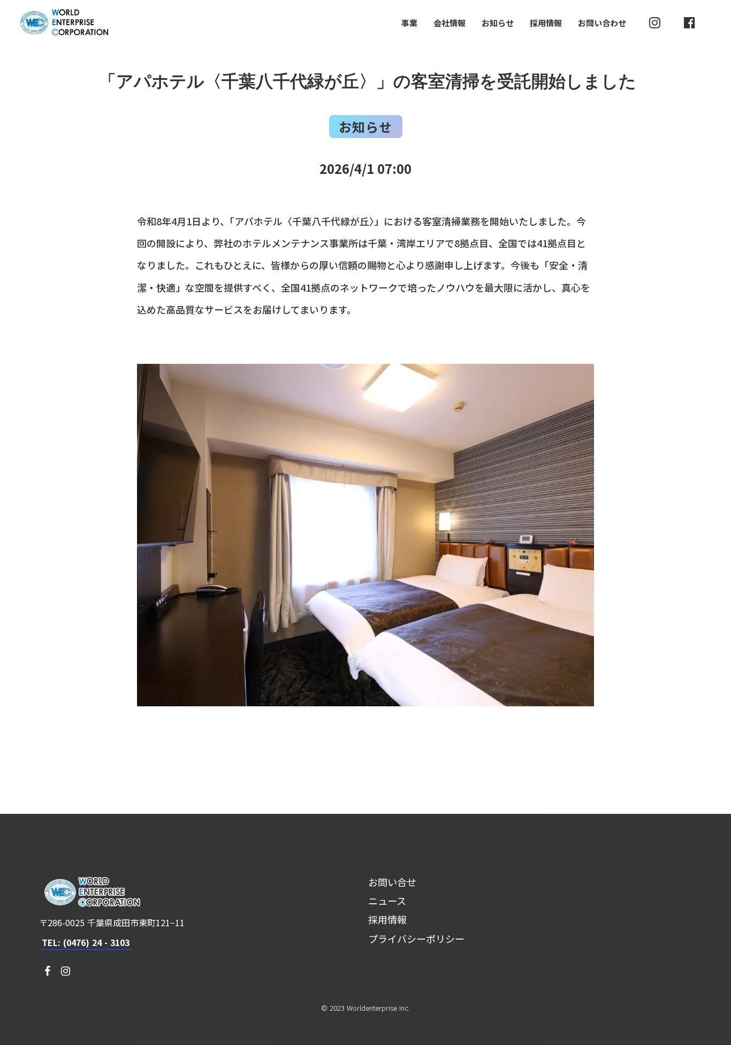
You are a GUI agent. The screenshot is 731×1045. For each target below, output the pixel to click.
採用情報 (546, 22)
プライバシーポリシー (416, 938)
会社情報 (449, 22)
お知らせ (498, 22)
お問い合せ (392, 882)
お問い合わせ (602, 22)
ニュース (387, 900)
